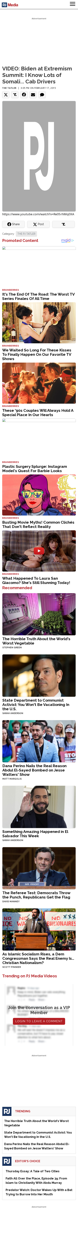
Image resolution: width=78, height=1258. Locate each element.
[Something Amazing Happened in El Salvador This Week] (39, 806)
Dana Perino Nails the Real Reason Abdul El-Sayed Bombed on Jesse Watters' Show (34, 770)
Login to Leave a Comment (39, 1021)
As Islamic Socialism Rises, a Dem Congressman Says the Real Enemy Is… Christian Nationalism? (38, 958)
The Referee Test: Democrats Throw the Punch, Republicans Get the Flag (36, 895)
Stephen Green (12, 647)
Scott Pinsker (11, 967)
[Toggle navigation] (72, 4)
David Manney (11, 901)
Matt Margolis (12, 779)
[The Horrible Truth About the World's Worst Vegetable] (39, 614)
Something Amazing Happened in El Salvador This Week (35, 833)
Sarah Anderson (12, 713)
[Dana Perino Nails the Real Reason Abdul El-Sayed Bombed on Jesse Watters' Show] (39, 741)
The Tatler (9, 88)
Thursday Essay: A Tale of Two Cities (32, 1171)
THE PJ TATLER (26, 233)
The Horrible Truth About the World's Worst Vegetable (36, 641)
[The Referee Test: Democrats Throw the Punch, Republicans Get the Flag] (39, 868)
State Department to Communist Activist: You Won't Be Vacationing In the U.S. (35, 704)
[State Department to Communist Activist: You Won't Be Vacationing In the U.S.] (39, 675)
